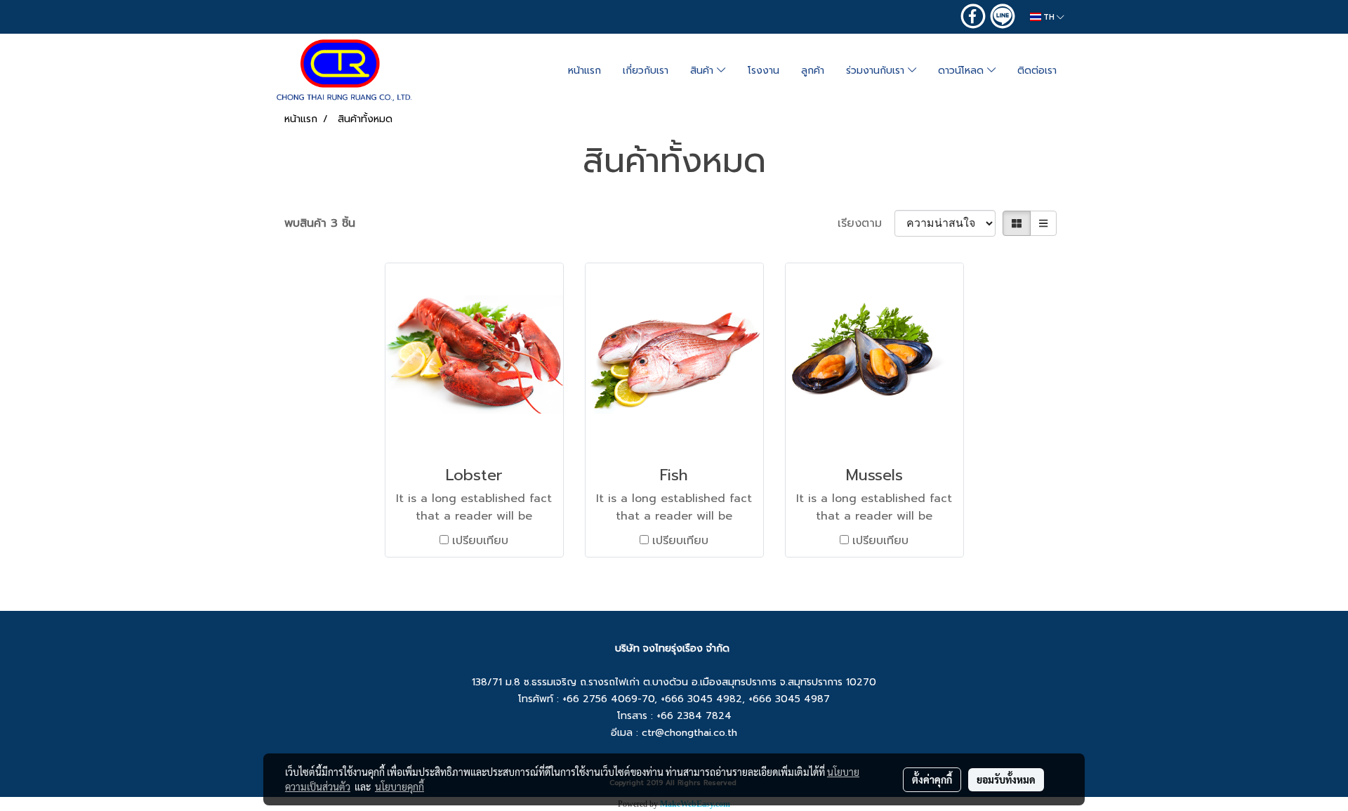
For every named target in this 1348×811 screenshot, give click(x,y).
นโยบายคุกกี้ (399, 786)
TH (1049, 17)
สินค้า (703, 70)
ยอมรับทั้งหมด (1006, 779)
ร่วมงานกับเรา (877, 70)
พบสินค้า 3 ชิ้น (319, 223)
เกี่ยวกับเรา (645, 70)
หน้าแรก (584, 70)
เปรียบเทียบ (480, 540)
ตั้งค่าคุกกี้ (932, 779)
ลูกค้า (812, 70)
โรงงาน (763, 70)
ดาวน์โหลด (962, 70)
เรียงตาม (866, 223)
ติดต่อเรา (1037, 70)
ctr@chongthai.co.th (689, 732)
